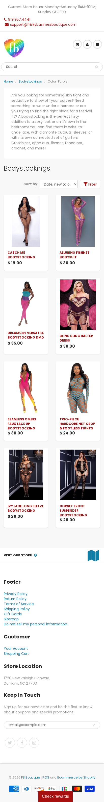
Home (8, 81)
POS (45, 777)
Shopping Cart (16, 653)
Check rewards (55, 796)
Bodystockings (30, 81)
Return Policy (15, 598)
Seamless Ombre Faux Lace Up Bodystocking (22, 423)
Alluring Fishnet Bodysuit (75, 254)
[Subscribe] (94, 725)
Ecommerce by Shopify (76, 777)
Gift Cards (13, 613)
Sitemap (11, 619)
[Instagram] (34, 743)
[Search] (96, 67)
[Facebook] (22, 743)
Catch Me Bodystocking (21, 254)
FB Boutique (30, 777)
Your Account (16, 648)
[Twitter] (10, 743)
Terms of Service (19, 603)
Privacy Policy (16, 593)
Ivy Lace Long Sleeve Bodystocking (26, 508)
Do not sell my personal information (35, 624)
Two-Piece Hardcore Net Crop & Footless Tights (77, 423)
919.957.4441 (19, 19)
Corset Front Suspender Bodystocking (73, 510)
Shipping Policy (17, 608)
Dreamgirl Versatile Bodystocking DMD (26, 335)
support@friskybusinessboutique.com (43, 24)
